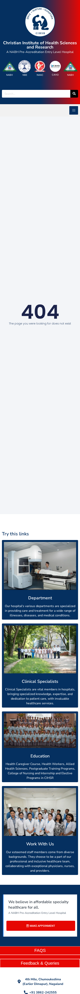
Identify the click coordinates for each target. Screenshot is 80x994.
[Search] (74, 94)
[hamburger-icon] (73, 110)
